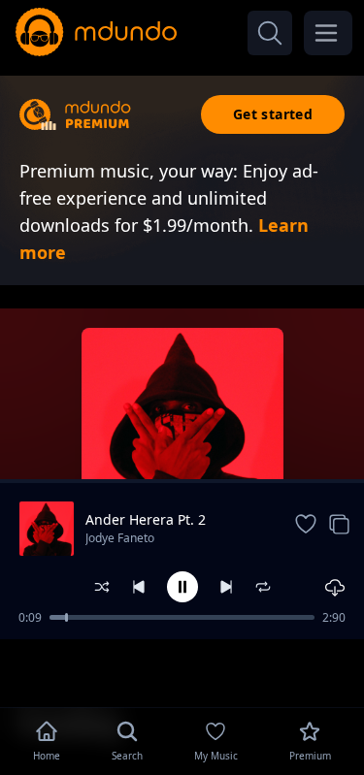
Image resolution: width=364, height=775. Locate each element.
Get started (273, 114)
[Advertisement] (182, 671)
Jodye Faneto (119, 538)
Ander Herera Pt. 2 (145, 519)
